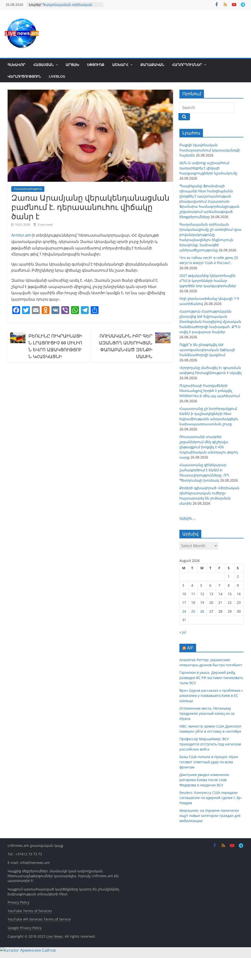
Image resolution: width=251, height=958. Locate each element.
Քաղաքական (152, 64)
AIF (190, 648)
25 (193, 611)
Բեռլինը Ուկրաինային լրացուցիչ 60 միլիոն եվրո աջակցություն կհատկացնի (55, 346)
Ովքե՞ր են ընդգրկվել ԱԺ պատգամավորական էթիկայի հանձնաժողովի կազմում (207, 349)
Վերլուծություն (24, 76)
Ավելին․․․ (187, 518)
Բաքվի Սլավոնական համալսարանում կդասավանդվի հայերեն (209, 150)
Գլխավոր (16, 64)
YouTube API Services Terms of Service (39, 919)
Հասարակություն (28, 189)
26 (202, 611)
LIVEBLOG (57, 76)
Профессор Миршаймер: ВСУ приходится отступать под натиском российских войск (210, 744)
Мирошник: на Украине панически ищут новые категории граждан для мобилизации (209, 815)
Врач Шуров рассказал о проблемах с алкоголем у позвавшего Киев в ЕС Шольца (211, 695)
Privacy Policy (18, 902)
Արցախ (72, 64)
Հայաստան (43, 64)
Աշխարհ (120, 64)
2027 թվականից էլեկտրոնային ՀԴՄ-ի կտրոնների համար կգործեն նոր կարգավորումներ (207, 280)
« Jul (182, 632)
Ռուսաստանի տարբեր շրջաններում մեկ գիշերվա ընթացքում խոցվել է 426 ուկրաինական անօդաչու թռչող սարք (208, 447)
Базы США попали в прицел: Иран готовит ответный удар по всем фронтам (208, 761)
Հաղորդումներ (187, 64)
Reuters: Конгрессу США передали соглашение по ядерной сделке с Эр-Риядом (210, 797)
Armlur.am (21, 235)
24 (184, 611)
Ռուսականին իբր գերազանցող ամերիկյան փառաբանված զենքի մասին (125, 346)
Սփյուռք (95, 64)
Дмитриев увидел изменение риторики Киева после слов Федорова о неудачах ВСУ (204, 779)
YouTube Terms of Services (30, 911)
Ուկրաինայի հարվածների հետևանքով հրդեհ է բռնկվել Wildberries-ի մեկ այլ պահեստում (209, 390)
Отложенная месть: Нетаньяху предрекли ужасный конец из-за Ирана (207, 713)
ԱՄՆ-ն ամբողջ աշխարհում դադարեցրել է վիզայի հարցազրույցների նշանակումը (208, 167)
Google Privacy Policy (25, 927)
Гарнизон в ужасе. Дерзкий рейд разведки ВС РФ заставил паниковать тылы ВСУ (211, 677)
